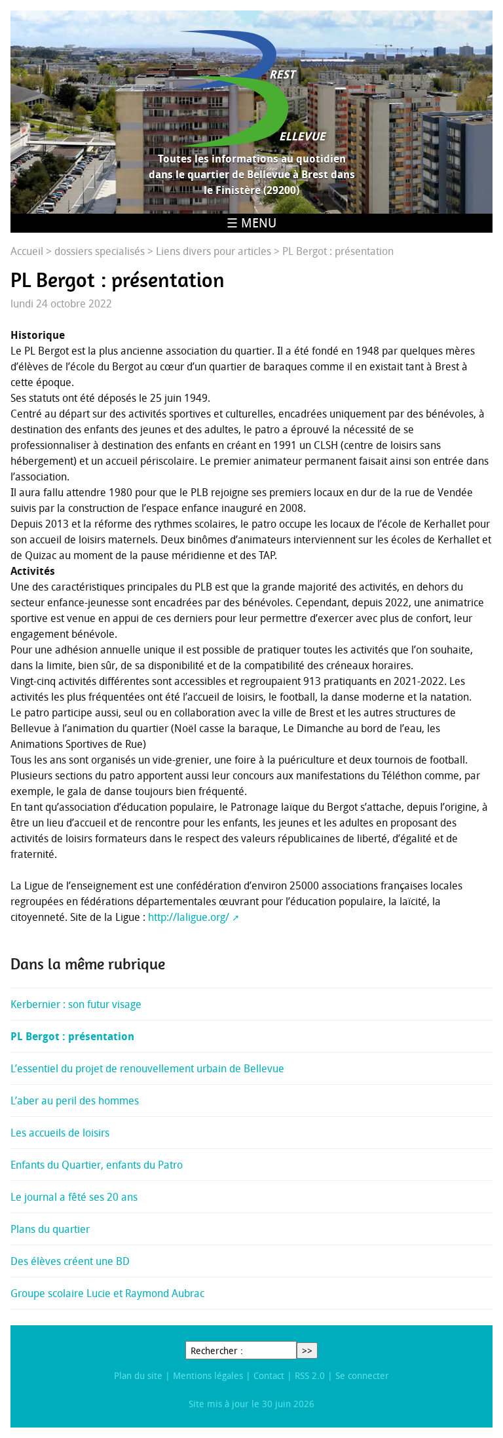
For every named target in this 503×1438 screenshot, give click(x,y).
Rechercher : (217, 1350)
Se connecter (362, 1375)
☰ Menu (251, 222)
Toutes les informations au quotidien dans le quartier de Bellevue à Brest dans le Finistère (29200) (252, 174)
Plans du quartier (50, 1229)
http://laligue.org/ (188, 917)
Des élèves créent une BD (70, 1261)
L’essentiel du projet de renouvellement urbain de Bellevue (147, 1068)
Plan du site (138, 1375)
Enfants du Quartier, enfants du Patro (96, 1164)
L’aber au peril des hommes (74, 1100)
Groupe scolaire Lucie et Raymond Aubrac (107, 1293)
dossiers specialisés (99, 251)
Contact (268, 1375)
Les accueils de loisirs (59, 1132)
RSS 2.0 (310, 1375)
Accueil (26, 251)
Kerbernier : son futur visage (75, 1004)
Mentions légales (208, 1375)
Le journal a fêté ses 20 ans (74, 1197)
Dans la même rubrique (87, 964)
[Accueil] (251, 88)
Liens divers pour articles (213, 251)
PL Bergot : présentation (72, 1036)
